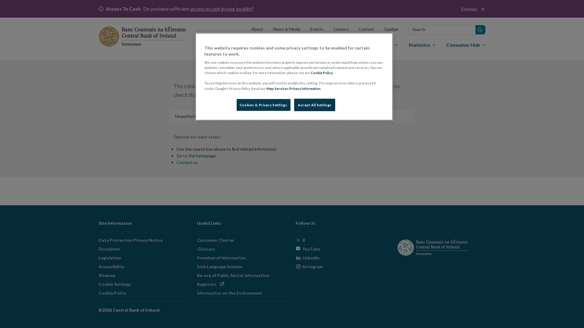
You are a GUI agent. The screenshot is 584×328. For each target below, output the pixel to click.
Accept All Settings (315, 105)
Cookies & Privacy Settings (263, 105)
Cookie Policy (322, 73)
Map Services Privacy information (293, 89)
